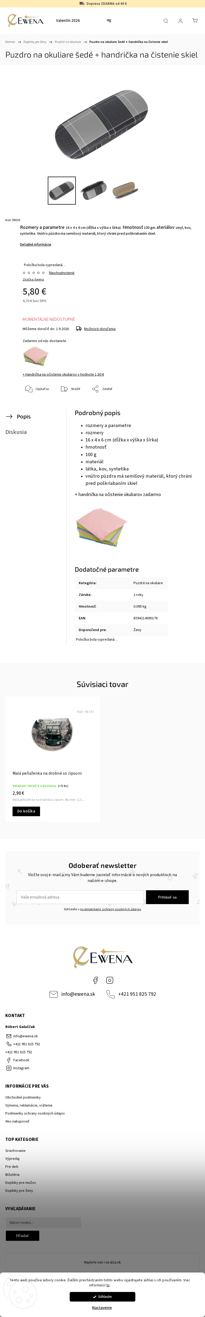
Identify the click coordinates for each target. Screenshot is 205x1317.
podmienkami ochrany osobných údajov (110, 909)
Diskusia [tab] (16, 432)
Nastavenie (102, 1308)
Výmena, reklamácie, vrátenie (29, 1105)
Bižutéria (12, 1174)
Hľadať (22, 1235)
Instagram (110, 980)
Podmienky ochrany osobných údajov (35, 1113)
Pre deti (11, 1166)
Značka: (33, 279)
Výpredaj (12, 1158)
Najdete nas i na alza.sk (102, 1262)
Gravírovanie (15, 1150)
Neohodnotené (61, 273)
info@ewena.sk (78, 994)
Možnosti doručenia (100, 329)
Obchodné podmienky (23, 1097)
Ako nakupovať (17, 1121)
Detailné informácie (35, 244)
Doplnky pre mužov (20, 1182)
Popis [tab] (24, 416)
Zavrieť (185, 407)
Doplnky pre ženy (19, 1190)
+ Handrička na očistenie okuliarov (63, 374)
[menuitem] (68, 20)
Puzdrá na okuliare (148, 583)
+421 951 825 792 (137, 994)
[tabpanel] (53, 759)
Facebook (95, 980)
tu (108, 1285)
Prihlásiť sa (167, 897)
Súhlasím (105, 1296)
